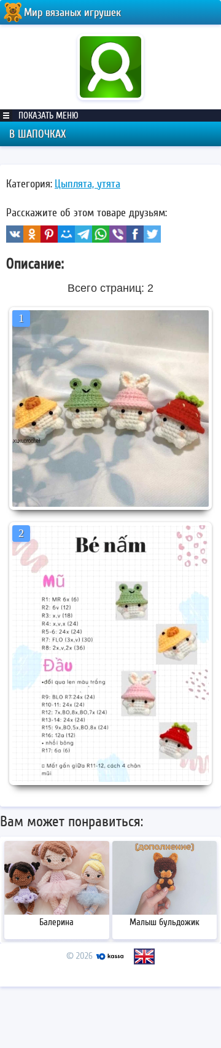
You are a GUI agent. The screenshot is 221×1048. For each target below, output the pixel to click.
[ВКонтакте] (14, 234)
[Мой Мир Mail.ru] (66, 234)
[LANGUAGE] (144, 956)
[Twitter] (152, 234)
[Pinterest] (49, 234)
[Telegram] (83, 234)
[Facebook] (135, 234)
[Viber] (117, 234)
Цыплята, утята (87, 183)
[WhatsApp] (100, 234)
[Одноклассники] (32, 234)
